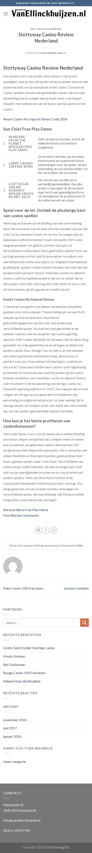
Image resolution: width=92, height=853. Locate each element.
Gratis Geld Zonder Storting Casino (29, 648)
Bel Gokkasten (14, 664)
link (80, 545)
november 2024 (15, 720)
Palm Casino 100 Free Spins (23, 588)
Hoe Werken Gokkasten (21, 515)
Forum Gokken (14, 656)
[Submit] (84, 622)
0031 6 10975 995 (16, 830)
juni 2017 (10, 728)
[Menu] (5, 13)
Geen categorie (14, 761)
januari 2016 (12, 736)
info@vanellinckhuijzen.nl (21, 820)
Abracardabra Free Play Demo (25, 510)
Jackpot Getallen (76, 588)
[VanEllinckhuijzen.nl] (49, 13)
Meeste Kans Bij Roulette (21, 681)
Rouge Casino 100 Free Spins (24, 673)
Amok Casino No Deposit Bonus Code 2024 (35, 119)
